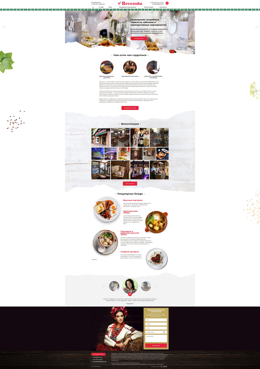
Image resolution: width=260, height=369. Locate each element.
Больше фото (130, 183)
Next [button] (256, 27)
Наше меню (101, 41)
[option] (130, 28)
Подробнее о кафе (130, 108)
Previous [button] (4, 27)
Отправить (156, 345)
